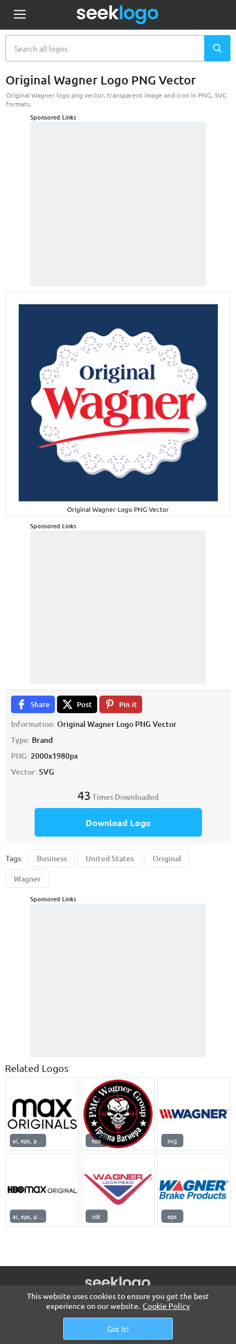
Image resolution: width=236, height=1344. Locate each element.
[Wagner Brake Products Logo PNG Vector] (194, 1190)
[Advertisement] (118, 190)
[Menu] (19, 15)
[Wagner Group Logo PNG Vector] (118, 1114)
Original (167, 858)
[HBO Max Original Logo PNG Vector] (42, 1190)
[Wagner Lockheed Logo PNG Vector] (118, 1190)
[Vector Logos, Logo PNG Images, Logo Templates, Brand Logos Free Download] (118, 14)
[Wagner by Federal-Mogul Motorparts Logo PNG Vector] (194, 1114)
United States (110, 858)
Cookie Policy (166, 1306)
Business (52, 858)
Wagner (27, 878)
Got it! (118, 1329)
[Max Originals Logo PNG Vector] (42, 1114)
